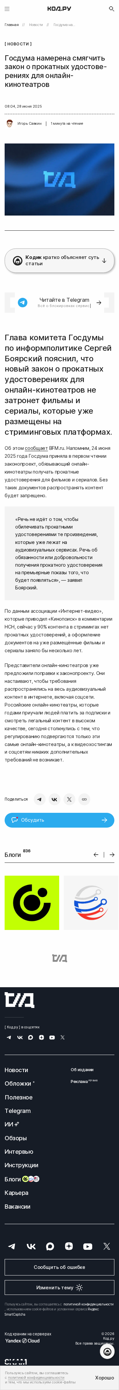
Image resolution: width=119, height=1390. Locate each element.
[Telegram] (40, 799)
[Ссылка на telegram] (9, 1038)
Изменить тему (54, 1287)
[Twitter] (69, 799)
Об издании (82, 1069)
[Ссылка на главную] (19, 1000)
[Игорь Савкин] (10, 124)
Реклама (82, 1081)
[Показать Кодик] (107, 1351)
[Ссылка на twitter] (62, 1038)
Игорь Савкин (29, 123)
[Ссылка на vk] (20, 1038)
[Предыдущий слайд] (96, 855)
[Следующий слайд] (112, 855)
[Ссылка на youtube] (52, 1038)
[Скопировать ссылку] (84, 799)
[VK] (54, 799)
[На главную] (59, 9)
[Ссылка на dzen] (41, 1038)
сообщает (36, 448)
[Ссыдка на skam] (16, 1361)
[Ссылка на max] (30, 1038)
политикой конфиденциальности (88, 1304)
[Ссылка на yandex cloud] (28, 1340)
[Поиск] (111, 9)
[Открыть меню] (7, 8)
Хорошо (104, 1377)
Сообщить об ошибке (59, 1267)
